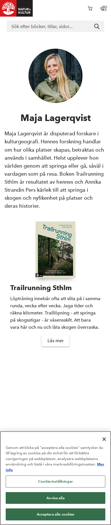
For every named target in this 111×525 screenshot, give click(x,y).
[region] (55, 478)
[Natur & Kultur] (16, 8)
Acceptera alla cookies (56, 514)
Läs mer (56, 340)
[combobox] (55, 26)
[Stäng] (104, 439)
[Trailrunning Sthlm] (55, 249)
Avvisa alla (55, 498)
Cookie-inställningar (55, 481)
